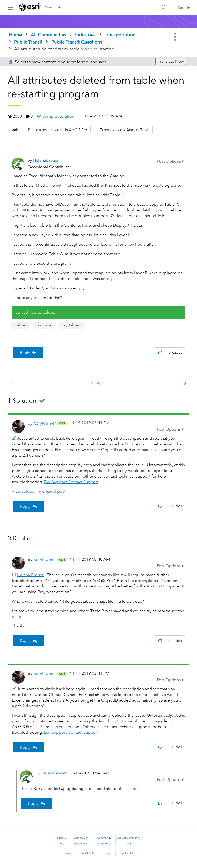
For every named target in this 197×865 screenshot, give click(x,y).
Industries (85, 34)
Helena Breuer (30, 574)
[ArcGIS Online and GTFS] (184, 383)
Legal (108, 853)
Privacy (67, 853)
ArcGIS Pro (157, 586)
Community (53, 7)
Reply (25, 352)
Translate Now (170, 61)
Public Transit (28, 42)
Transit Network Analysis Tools (124, 129)
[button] (170, 161)
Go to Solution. (45, 312)
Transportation (120, 34)
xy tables (72, 325)
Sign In (184, 7)
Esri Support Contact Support (71, 482)
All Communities (48, 34)
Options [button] (176, 36)
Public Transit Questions (76, 42)
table (20, 325)
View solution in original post (38, 491)
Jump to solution (58, 116)
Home (15, 34)
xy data (44, 325)
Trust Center (88, 853)
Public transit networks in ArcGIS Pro (57, 129)
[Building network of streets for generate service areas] (12, 383)
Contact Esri (127, 853)
